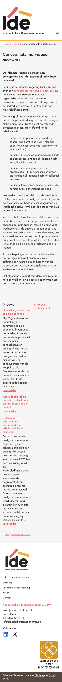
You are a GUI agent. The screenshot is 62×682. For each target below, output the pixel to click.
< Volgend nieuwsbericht (42, 306)
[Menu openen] (57, 33)
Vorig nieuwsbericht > (17, 534)
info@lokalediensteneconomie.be (22, 622)
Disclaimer (39, 675)
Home (6, 44)
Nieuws (15, 44)
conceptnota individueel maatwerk (34, 91)
